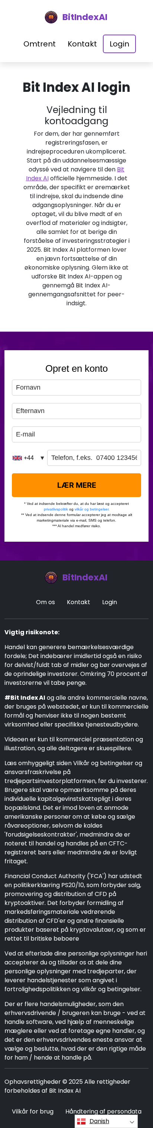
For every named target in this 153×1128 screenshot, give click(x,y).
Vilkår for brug (32, 1111)
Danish (99, 1121)
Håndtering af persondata (103, 1111)
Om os (45, 602)
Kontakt (82, 44)
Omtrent (39, 44)
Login (119, 44)
